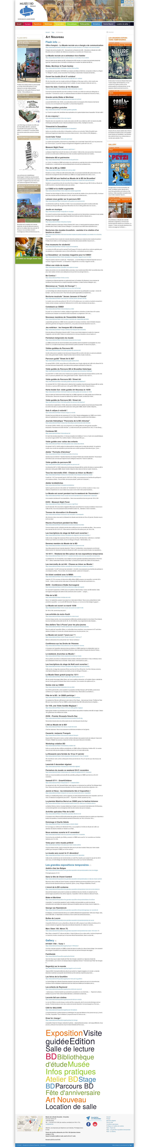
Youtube (95, 1124)
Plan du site (109, 1122)
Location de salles (122, 24)
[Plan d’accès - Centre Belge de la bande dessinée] (30, 1123)
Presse (108, 1119)
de (132, 2)
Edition (82, 1041)
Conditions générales (112, 1124)
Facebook (88, 1124)
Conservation (59, 24)
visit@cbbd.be (49, 1124)
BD (51, 1056)
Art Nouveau (66, 1099)
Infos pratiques (72, 24)
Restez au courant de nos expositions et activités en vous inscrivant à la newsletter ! (94, 1118)
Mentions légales (111, 1120)
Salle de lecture (70, 1048)
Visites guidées (85, 24)
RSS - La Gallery (111, 1131)
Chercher (111, 32)
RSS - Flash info (110, 1128)
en (129, 2)
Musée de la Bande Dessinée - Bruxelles (31, 10)
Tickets (128, 5)
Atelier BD (62, 1078)
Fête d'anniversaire (73, 1092)
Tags (53, 32)
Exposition (64, 1032)
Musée (79, 1063)
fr (122, 2)
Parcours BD (74, 1085)
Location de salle (71, 1106)
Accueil (19, 24)
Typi (131, 1145)
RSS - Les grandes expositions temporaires (118, 1129)
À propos (28, 24)
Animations (96, 24)
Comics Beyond (108, 24)
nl (125, 2)
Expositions (37, 24)
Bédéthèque (48, 24)
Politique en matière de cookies (115, 1126)
